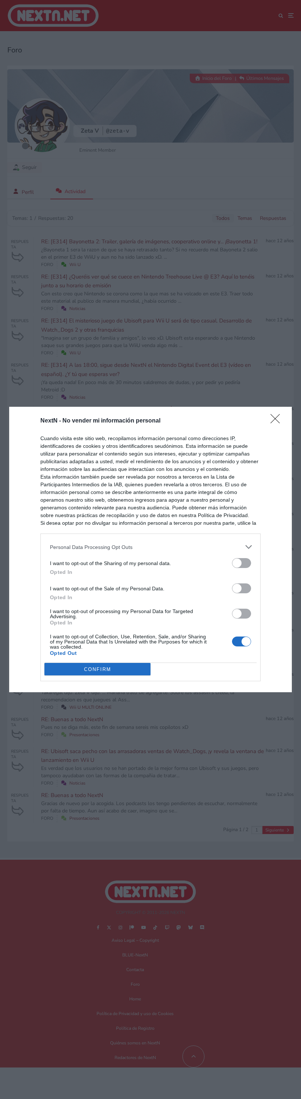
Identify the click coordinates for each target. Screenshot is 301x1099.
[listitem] (150, 547)
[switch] (241, 563)
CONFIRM (97, 669)
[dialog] (150, 549)
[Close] (277, 421)
